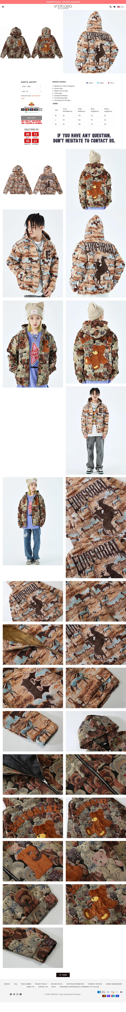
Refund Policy (56, 984)
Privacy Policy (41, 984)
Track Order (26, 984)
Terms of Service (95, 984)
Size (23, 91)
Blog (54, 987)
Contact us (43, 987)
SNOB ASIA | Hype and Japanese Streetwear (65, 994)
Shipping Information (75, 984)
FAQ (15, 984)
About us (30, 987)
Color (24, 86)
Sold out (31, 118)
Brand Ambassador (114, 984)
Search (7, 984)
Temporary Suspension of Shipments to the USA (79, 987)
